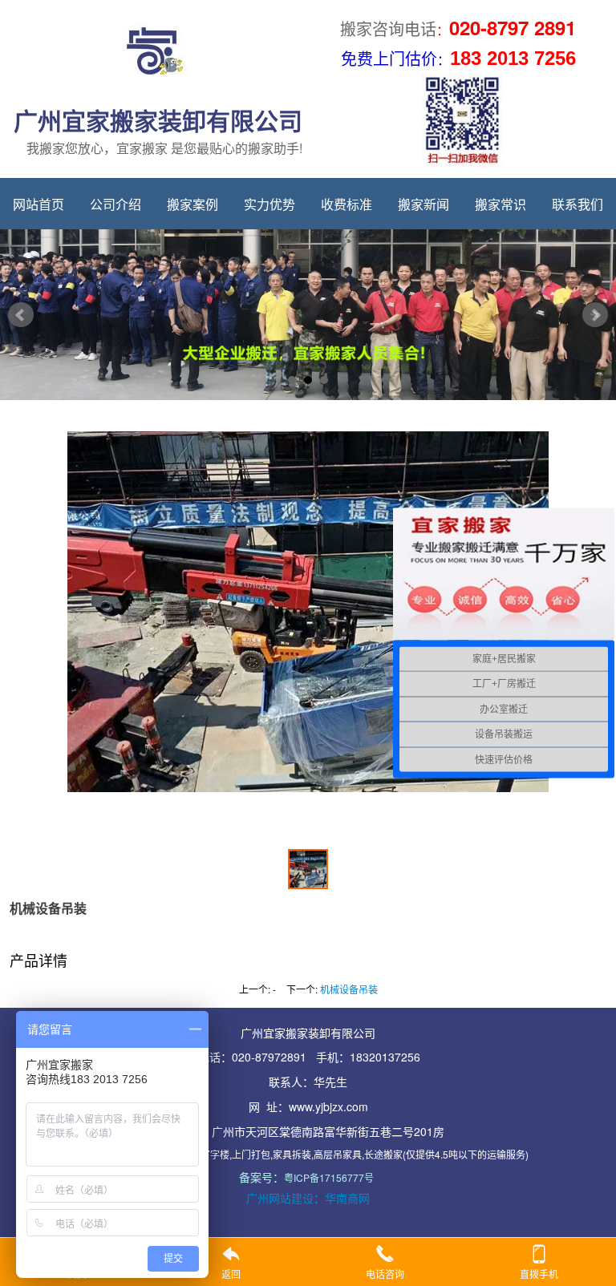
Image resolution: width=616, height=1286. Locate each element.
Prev (21, 315)
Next (595, 315)
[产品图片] (308, 631)
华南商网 (347, 1198)
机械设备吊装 (349, 989)
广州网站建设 (280, 1198)
